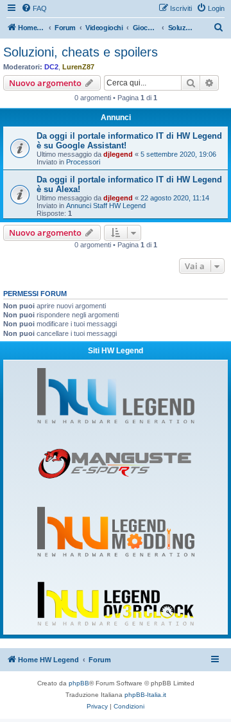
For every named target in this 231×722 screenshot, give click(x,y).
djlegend (118, 154)
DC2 (51, 67)
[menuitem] (34, 8)
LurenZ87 (78, 67)
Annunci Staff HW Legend (106, 205)
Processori (83, 162)
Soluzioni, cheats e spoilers (80, 52)
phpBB (79, 683)
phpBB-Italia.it (145, 694)
